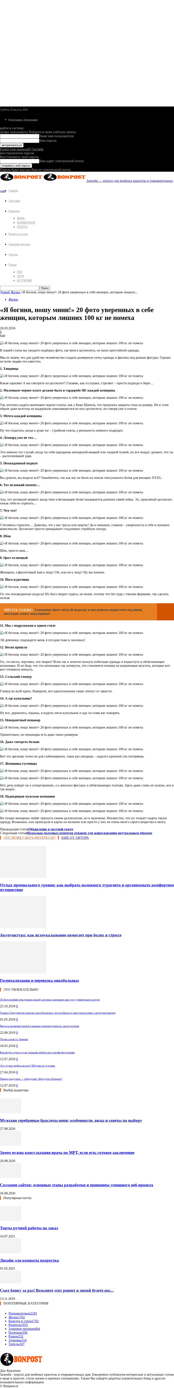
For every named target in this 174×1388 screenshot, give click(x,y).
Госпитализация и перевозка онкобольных (39, 980)
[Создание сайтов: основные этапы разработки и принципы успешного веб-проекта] (10, 1176)
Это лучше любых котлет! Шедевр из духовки (27, 1065)
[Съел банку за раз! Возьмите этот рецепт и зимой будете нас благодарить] (10, 1282)
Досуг (20, 276)
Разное (12, 264)
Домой (5, 292)
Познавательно (26, 222)
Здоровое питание (19, 244)
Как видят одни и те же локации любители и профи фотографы (37, 1052)
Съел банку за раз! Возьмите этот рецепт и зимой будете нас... (57, 1290)
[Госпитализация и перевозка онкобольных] (23, 972)
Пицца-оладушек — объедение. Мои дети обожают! (31, 1078)
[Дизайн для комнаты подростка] (10, 1252)
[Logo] (21, 181)
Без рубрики (24, 280)
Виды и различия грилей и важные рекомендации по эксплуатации (39, 1026)
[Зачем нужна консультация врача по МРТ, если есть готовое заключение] (10, 1144)
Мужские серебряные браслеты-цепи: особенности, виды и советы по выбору (71, 1120)
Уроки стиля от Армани (14, 1039)
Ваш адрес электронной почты (61, 161)
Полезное (14, 211)
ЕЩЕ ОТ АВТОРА (75, 837)
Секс (19, 272)
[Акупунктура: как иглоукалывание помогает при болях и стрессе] (23, 927)
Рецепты (22, 227)
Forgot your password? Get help (21, 149)
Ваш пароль (47, 140)
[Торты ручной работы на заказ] (10, 1220)
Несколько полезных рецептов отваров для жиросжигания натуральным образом (89, 833)
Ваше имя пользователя (56, 136)
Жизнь (21, 218)
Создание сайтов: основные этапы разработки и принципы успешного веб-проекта (76, 1185)
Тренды (13, 254)
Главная (13, 190)
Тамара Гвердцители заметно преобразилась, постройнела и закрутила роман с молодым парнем (57, 1012)
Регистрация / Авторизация (23, 119)
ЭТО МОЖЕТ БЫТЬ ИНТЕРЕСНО (29, 837)
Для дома (14, 200)
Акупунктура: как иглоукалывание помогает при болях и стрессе (60, 935)
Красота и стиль (18, 234)
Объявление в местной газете (50, 829)
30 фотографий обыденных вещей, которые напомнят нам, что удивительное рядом (50, 999)
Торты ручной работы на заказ (29, 1228)
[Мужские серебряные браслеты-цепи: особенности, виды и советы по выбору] (10, 1112)
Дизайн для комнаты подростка (29, 1260)
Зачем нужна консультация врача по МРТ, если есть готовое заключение (67, 1152)
